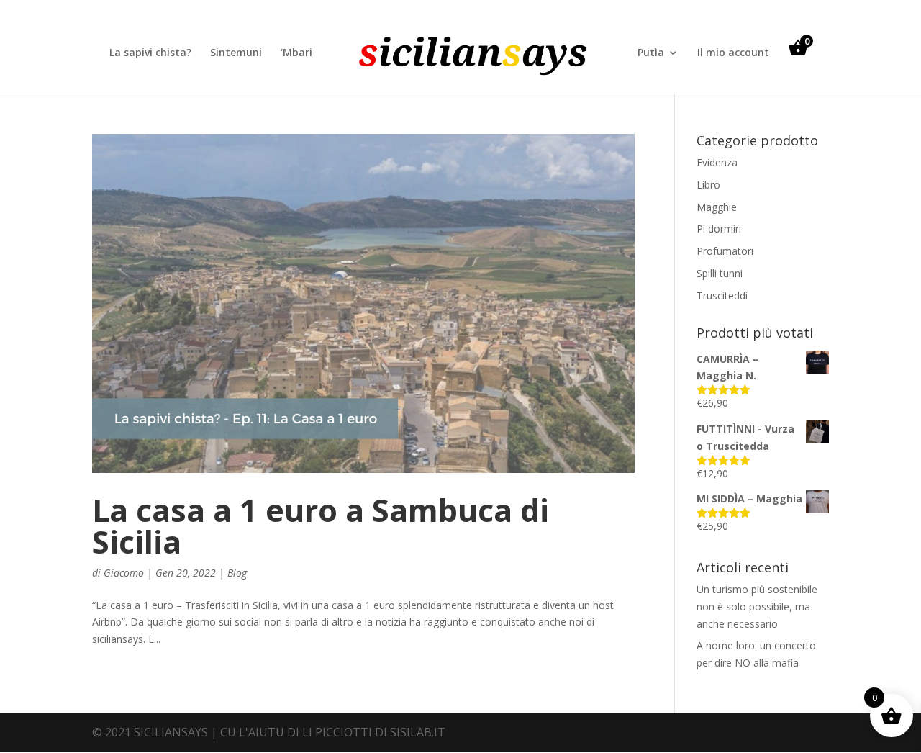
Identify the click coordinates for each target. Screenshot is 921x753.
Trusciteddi (722, 295)
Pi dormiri (719, 228)
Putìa (651, 53)
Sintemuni (236, 53)
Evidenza (717, 162)
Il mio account (733, 53)
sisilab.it (417, 732)
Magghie (717, 207)
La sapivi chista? (150, 53)
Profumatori (725, 251)
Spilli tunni (720, 273)
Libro (708, 184)
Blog (237, 573)
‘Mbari (296, 53)
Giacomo (124, 573)
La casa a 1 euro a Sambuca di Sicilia (320, 525)
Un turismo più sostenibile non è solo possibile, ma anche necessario (757, 606)
